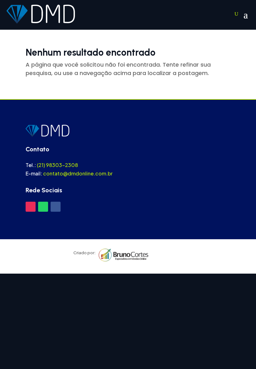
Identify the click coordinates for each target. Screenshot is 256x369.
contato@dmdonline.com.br (78, 173)
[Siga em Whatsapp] (43, 207)
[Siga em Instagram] (31, 207)
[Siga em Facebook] (56, 207)
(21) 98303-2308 (57, 165)
